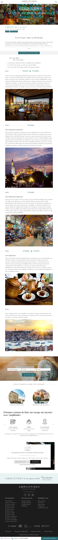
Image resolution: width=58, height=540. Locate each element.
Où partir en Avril (9, 507)
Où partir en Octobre (10, 517)
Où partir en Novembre (11, 519)
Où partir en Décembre (11, 521)
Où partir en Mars (9, 506)
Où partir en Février (10, 504)
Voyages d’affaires (26, 501)
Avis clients (40, 502)
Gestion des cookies (36, 531)
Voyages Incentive (26, 504)
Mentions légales (48, 531)
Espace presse (41, 504)
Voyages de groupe (26, 502)
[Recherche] (56, 2)
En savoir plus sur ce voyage (29, 52)
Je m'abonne (35, 462)
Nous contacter (42, 501)
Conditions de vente (43, 507)
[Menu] (2, 2)
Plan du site (8, 531)
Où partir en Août (9, 514)
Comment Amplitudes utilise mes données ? (28, 464)
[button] (19, 538)
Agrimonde (24, 506)
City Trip (7, 31)
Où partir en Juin (9, 511)
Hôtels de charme (13, 31)
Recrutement (41, 506)
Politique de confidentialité (21, 531)
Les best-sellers (9, 501)
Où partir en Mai (9, 509)
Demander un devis (49, 538)
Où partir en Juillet (9, 512)
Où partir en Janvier (10, 502)
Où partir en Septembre (11, 516)
